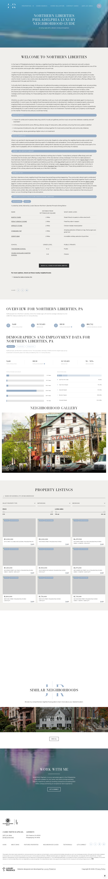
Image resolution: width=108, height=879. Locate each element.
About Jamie (15, 844)
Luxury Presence (50, 869)
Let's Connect (81, 844)
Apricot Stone (64, 164)
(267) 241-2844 (87, 6)
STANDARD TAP (16, 231)
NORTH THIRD (16, 217)
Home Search (41, 6)
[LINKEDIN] (91, 844)
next (12, 469)
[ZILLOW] (103, 844)
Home (4, 844)
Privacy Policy (100, 869)
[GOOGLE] (99, 844)
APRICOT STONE (16, 225)
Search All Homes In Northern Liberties (54, 265)
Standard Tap (52, 166)
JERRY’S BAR (15, 236)
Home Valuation (57, 6)
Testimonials (67, 844)
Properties (26, 6)
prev (7, 469)
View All (54, 739)
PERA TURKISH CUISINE (19, 221)
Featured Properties (31, 844)
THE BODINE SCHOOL (18, 249)
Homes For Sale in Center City (22, 277)
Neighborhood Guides (51, 844)
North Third (84, 160)
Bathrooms (41, 503)
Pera (59, 162)
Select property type (10, 503)
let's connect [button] (54, 789)
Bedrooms (76, 503)
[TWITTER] (95, 844)
